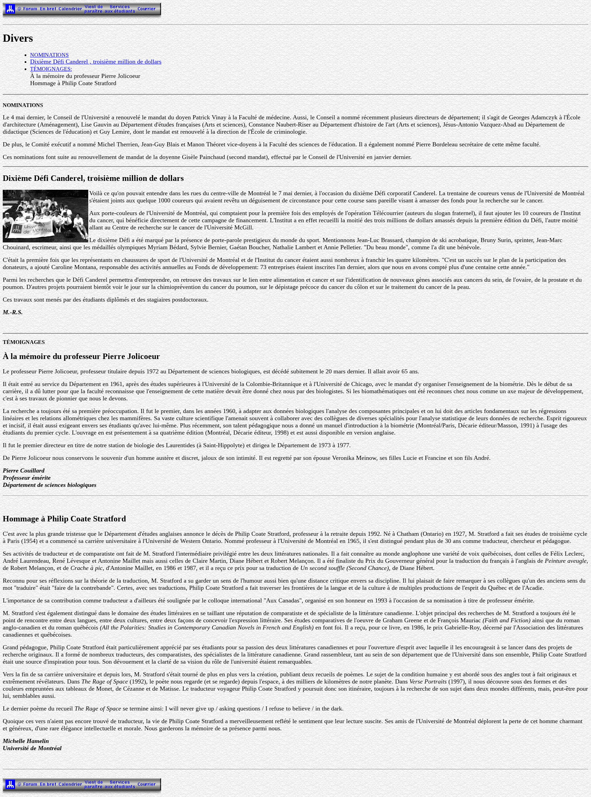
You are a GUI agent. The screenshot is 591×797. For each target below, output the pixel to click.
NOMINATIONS (49, 55)
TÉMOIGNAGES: (51, 69)
